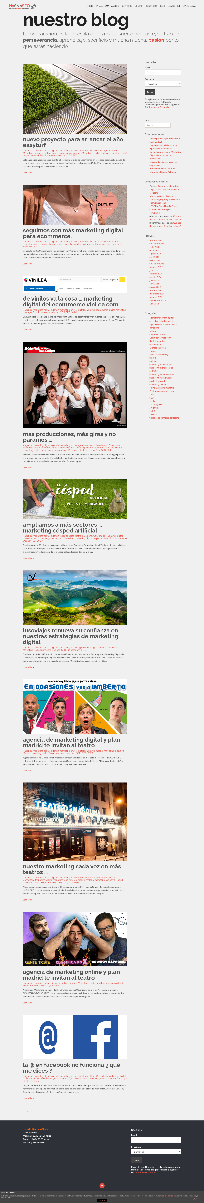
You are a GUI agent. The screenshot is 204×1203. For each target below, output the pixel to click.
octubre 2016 (156, 273)
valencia (153, 414)
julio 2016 (154, 280)
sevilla (152, 401)
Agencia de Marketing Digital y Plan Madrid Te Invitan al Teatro (71, 742)
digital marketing (42, 153)
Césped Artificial (97, 150)
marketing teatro (31, 450)
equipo (139, 6)
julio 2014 (154, 303)
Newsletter (174, 6)
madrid (96, 153)
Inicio (90, 6)
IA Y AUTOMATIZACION (107, 6)
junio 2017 (154, 270)
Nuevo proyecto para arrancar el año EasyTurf (73, 142)
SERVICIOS (127, 6)
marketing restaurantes (160, 377)
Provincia (149, 79)
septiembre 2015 (157, 300)
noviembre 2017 (157, 263)
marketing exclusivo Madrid (108, 447)
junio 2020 (154, 247)
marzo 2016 (155, 287)
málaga (105, 153)
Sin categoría (73, 650)
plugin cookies (198, 1199)
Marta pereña (156, 196)
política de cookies (169, 1196)
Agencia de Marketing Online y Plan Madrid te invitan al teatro (71, 974)
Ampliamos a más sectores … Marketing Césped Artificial (62, 527)
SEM (69, 155)
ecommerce (58, 153)
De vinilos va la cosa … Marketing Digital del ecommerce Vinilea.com (70, 301)
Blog (162, 6)
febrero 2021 (155, 240)
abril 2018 (154, 257)
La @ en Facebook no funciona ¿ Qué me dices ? (71, 1067)
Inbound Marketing (82, 153)
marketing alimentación (160, 364)
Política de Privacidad (159, 107)
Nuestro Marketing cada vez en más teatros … (72, 869)
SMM (36, 246)
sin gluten (153, 407)
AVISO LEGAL (189, 6)
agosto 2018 (155, 253)
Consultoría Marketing (100, 241)
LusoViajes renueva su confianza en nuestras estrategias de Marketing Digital (70, 636)
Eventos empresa (157, 347)
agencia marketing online (64, 150)
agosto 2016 (155, 277)
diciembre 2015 (157, 293)
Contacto (151, 6)
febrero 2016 (155, 290)
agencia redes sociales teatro (93, 445)
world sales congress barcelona (164, 417)
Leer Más (27, 172)
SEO (75, 155)
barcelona (83, 150)
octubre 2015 (156, 297)
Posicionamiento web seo (53, 155)
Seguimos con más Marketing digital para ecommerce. (73, 233)
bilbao (112, 877)
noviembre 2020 (157, 243)
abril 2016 (154, 283)
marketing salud (157, 381)
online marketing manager (81, 244)
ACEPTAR (102, 1201)
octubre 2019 (156, 250)
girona (69, 153)
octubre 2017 (156, 267)
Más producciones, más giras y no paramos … (69, 437)
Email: (148, 67)
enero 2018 (154, 260)
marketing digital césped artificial (92, 538)
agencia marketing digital (37, 150)
